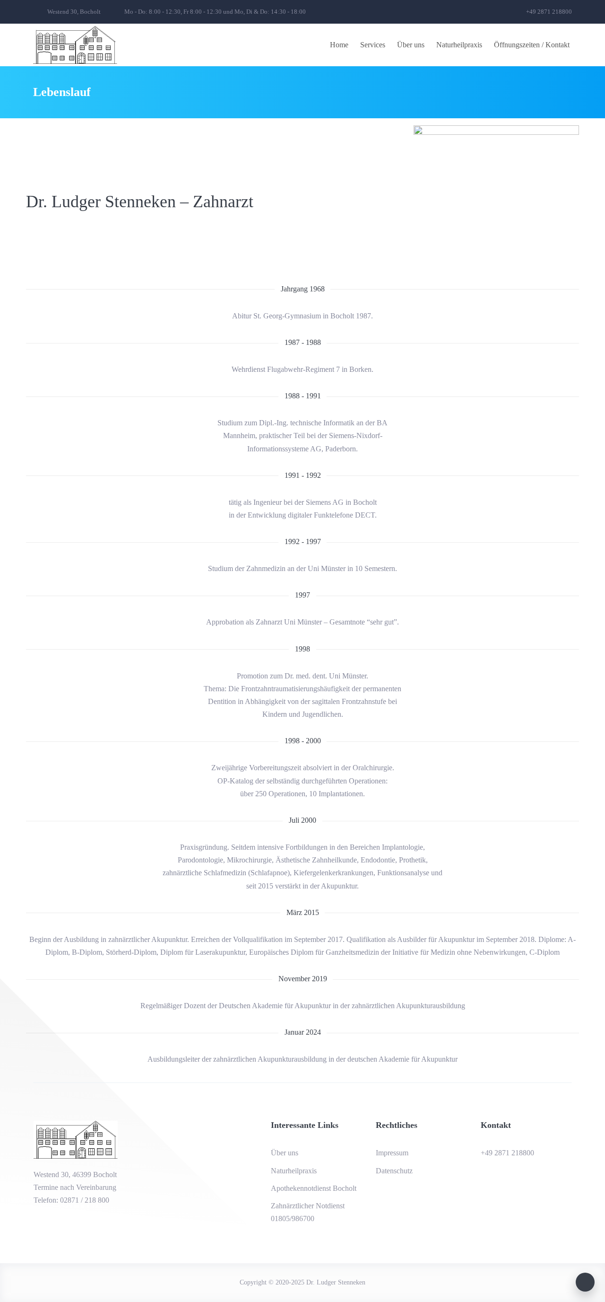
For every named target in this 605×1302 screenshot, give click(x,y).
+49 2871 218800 (507, 1153)
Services (372, 45)
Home (339, 45)
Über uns (410, 45)
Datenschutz (394, 1171)
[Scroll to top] (585, 1282)
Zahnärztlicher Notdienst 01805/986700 (308, 1212)
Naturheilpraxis (459, 45)
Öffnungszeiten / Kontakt (532, 45)
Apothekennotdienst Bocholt (313, 1188)
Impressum (392, 1153)
